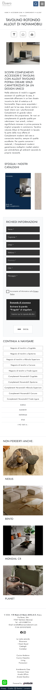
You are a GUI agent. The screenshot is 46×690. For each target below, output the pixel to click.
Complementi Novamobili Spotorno (23, 382)
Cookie (10, 688)
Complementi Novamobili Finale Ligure (23, 399)
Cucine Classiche (23, 658)
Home (7, 12)
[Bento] (23, 500)
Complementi (29, 12)
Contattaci (23, 649)
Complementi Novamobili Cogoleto (23, 376)
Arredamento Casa (23, 669)
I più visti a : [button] (23, 425)
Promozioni (23, 663)
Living (23, 660)
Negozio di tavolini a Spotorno (23, 353)
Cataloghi (23, 646)
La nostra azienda (23, 639)
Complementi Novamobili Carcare (23, 393)
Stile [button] (23, 420)
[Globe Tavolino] (5, 34)
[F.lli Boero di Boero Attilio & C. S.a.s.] (23, 4)
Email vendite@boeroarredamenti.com (23, 625)
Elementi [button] (23, 410)
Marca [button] (23, 405)
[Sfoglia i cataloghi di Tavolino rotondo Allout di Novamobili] (32, 34)
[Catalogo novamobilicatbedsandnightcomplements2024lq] (18, 191)
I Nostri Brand (23, 644)
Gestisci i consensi (24, 688)
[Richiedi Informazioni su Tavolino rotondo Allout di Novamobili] (23, 34)
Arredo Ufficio (23, 674)
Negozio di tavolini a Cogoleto (23, 348)
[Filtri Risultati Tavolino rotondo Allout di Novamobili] (14, 34)
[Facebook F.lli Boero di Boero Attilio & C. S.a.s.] (21, 632)
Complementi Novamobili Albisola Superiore (23, 387)
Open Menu (42, 3)
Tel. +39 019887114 (23, 622)
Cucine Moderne (23, 655)
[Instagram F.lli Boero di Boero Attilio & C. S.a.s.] (24, 632)
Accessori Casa (16, 12)
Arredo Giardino (23, 677)
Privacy (3, 688)
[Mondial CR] (23, 540)
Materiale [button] (23, 415)
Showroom (23, 641)
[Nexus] (23, 460)
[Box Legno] (41, 34)
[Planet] (23, 580)
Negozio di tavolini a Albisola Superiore (23, 359)
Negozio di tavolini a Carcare (23, 365)
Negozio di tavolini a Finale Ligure (23, 370)
